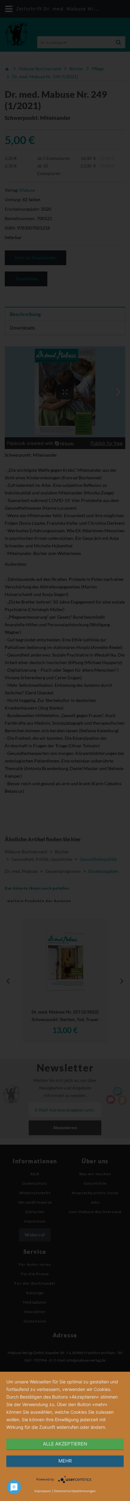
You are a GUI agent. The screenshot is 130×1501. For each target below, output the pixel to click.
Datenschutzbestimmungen (75, 1491)
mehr (65, 1461)
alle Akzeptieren (65, 1444)
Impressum (42, 1491)
